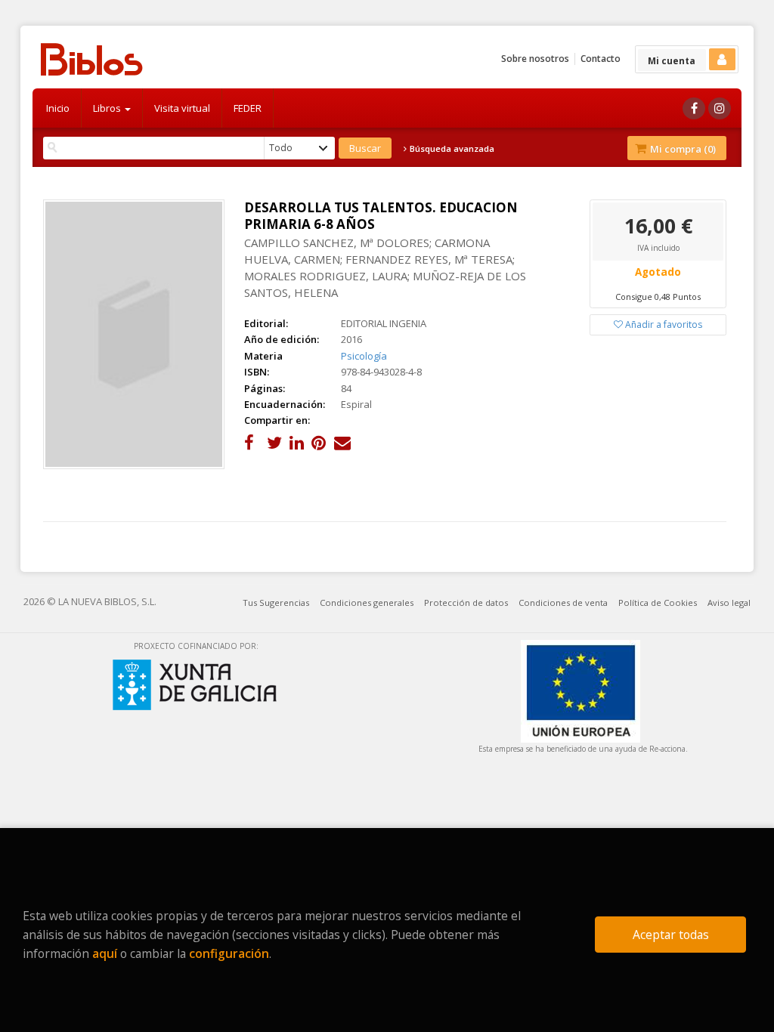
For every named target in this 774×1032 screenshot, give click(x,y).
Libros (108, 108)
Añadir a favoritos (662, 324)
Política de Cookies (657, 602)
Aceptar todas (671, 934)
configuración (229, 953)
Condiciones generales (366, 602)
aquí (104, 953)
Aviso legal (729, 602)
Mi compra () (682, 149)
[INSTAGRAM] (719, 108)
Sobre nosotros (535, 58)
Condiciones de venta (563, 602)
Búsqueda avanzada (450, 148)
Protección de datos (466, 602)
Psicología (364, 356)
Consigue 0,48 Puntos (658, 296)
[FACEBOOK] (694, 108)
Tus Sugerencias (276, 602)
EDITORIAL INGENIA (383, 323)
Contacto (600, 58)
